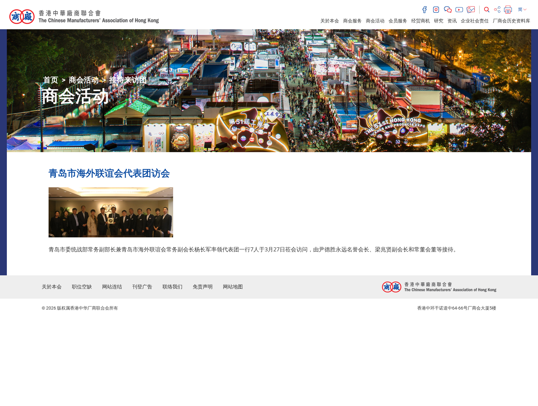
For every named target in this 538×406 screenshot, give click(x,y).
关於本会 (329, 21)
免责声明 (203, 287)
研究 (438, 21)
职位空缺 (82, 287)
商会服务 (352, 21)
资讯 (452, 21)
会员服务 (398, 21)
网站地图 (233, 287)
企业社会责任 (475, 21)
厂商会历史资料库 (511, 21)
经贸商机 (420, 21)
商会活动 (375, 21)
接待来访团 (128, 80)
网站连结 (112, 287)
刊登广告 (142, 287)
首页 (50, 80)
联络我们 (172, 287)
